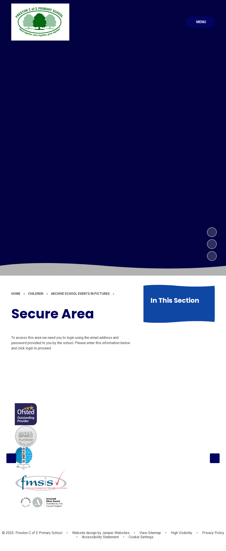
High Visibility (181, 533)
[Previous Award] (11, 458)
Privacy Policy (213, 533)
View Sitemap (150, 533)
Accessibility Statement (100, 537)
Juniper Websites (115, 533)
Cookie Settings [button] (141, 537)
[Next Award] (215, 458)
